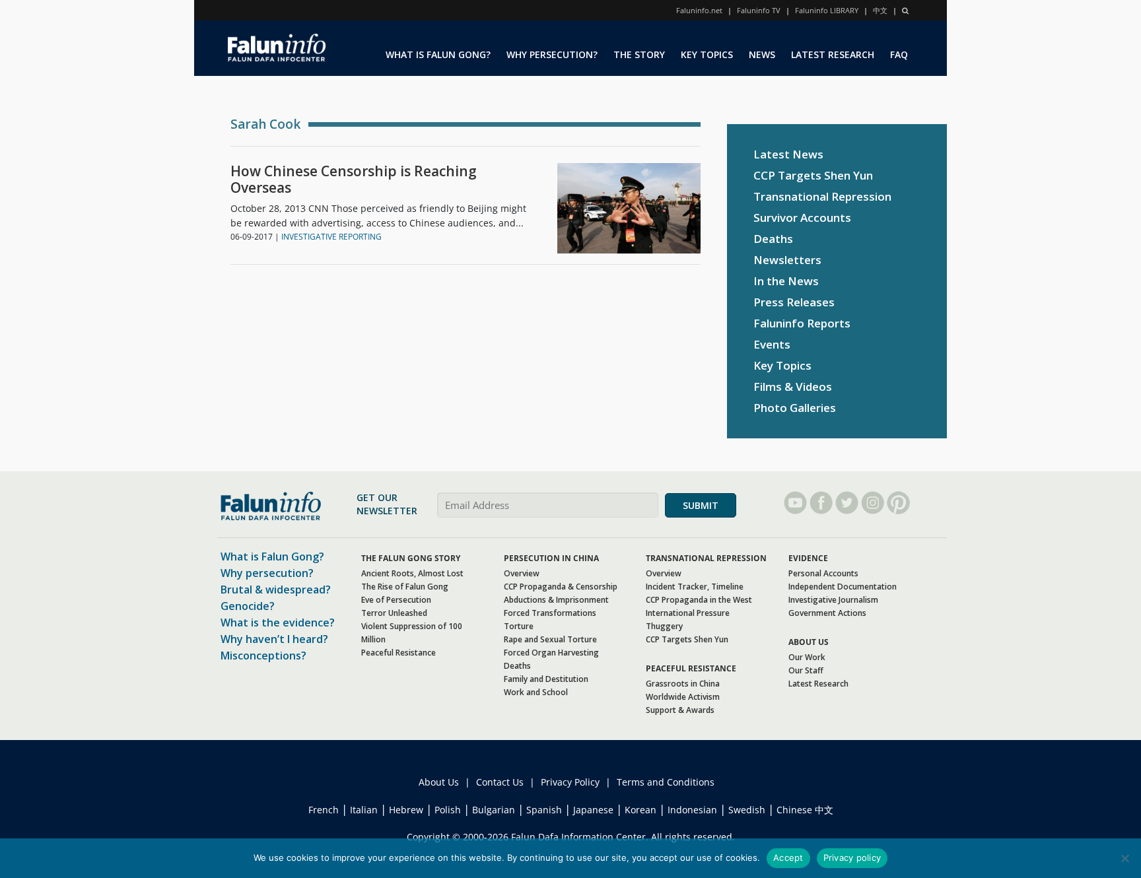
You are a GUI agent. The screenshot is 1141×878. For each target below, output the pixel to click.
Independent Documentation (842, 586)
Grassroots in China (683, 683)
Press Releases (794, 302)
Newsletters (787, 259)
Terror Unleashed (394, 613)
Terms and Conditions (665, 782)
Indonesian (692, 809)
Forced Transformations (550, 613)
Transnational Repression (822, 196)
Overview (521, 573)
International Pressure (688, 613)
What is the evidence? (278, 622)
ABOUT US (808, 642)
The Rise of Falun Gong (404, 586)
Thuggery (664, 626)
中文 (880, 10)
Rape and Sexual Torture (550, 639)
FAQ (899, 54)
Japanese (593, 809)
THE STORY (639, 54)
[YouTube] (795, 502)
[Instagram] (872, 502)
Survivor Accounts (802, 217)
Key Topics (782, 365)
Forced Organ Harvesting (551, 652)
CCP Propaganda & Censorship (560, 586)
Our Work (806, 657)
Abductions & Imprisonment (556, 599)
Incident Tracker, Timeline (694, 586)
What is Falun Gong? (272, 556)
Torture (519, 626)
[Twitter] (846, 502)
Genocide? (248, 606)
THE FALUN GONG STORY (410, 558)
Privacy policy (852, 857)
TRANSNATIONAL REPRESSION (706, 558)
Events (771, 344)
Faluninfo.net (699, 10)
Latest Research (818, 683)
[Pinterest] (898, 502)
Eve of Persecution (396, 599)
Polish (447, 809)
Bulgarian (493, 809)
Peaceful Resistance (398, 652)
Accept (788, 857)
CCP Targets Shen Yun (813, 175)
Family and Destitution (546, 679)
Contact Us (500, 782)
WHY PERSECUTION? (552, 54)
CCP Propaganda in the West (699, 599)
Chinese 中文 (805, 809)
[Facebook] (821, 502)
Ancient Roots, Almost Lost (412, 573)
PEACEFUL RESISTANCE (691, 668)
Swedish (746, 809)
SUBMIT (700, 505)
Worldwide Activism (683, 696)
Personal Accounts (823, 573)
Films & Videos (792, 386)
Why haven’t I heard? (274, 639)
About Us (439, 782)
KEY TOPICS (707, 54)
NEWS (762, 54)
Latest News (788, 154)
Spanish (544, 809)
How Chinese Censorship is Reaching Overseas (353, 179)
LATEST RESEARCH (832, 54)
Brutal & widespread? (276, 589)
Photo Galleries (794, 407)
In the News (786, 280)
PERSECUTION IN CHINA (551, 558)
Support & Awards (680, 710)
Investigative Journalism (833, 599)
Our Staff (805, 670)
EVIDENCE (808, 558)
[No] (1124, 858)
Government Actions (827, 613)
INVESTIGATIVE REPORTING (331, 236)
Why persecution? (267, 573)
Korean (640, 809)
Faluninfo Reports (801, 323)
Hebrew (406, 809)
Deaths (773, 238)
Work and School (536, 692)
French (323, 809)
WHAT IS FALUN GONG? (438, 54)
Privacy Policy (570, 782)
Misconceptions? (263, 655)
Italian (364, 809)
